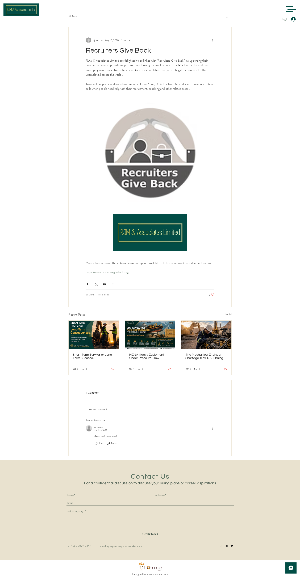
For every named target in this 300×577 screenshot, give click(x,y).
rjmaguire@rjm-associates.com (124, 546)
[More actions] (212, 40)
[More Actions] (212, 428)
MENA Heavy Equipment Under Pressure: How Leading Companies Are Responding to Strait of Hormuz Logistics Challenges (149, 356)
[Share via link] (113, 284)
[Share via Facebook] (87, 284)
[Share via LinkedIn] (104, 284)
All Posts (72, 16)
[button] (291, 9)
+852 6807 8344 (81, 546)
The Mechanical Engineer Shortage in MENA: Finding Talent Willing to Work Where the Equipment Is (205, 356)
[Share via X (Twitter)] (96, 284)
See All (228, 314)
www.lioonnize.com (157, 574)
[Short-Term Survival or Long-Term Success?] (94, 335)
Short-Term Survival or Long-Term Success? (93, 356)
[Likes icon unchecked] (96, 443)
